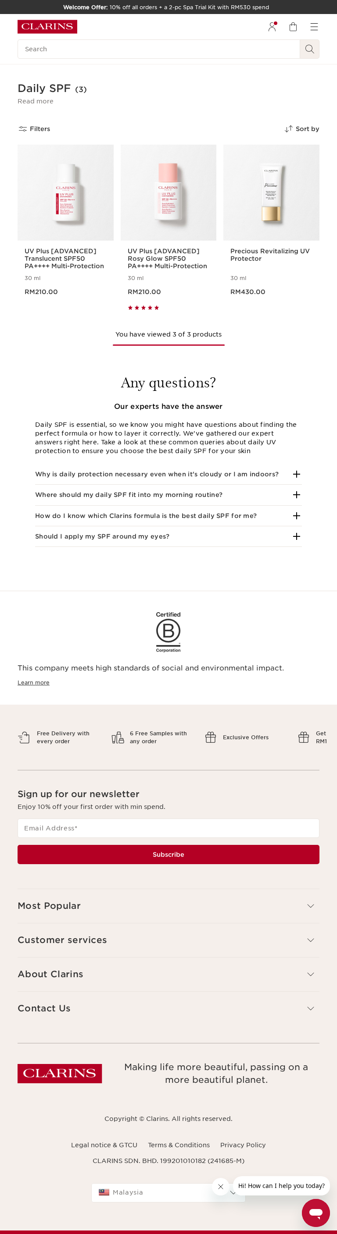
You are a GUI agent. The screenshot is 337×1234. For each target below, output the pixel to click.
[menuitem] (272, 26)
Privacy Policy (243, 1145)
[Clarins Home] (47, 26)
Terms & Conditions (179, 1145)
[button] (36, 101)
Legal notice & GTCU (104, 1145)
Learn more (34, 682)
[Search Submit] (309, 49)
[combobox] (168, 1192)
